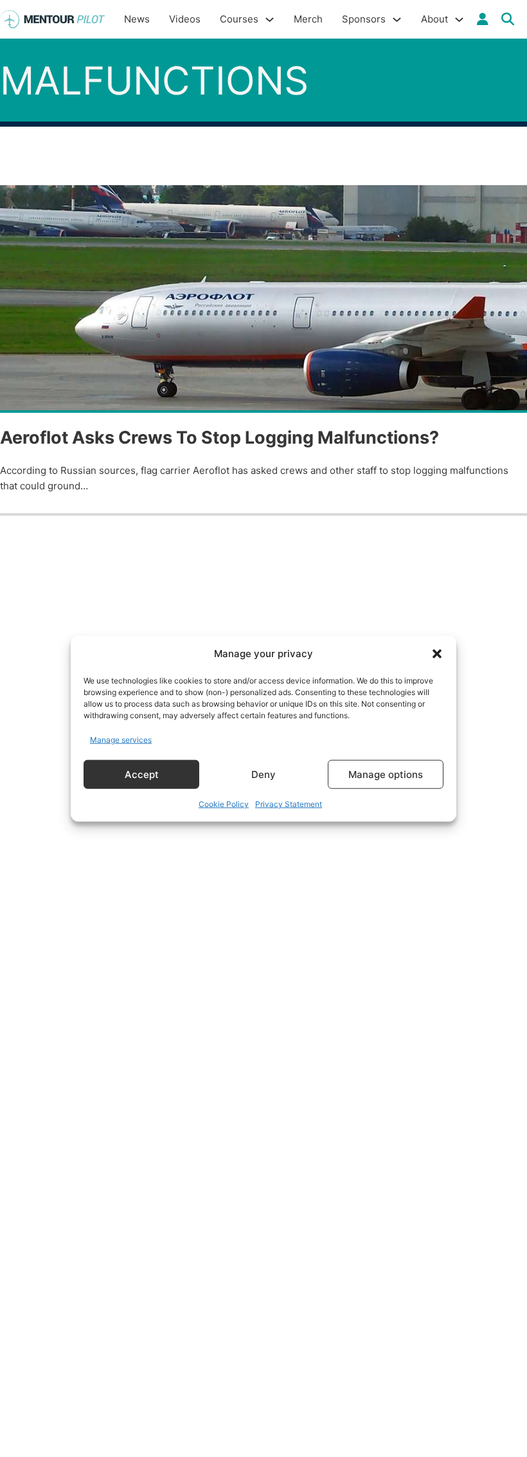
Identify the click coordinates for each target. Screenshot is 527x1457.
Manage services (121, 739)
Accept (142, 774)
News (137, 19)
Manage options (385, 774)
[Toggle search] (507, 19)
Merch (308, 19)
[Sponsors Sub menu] (397, 19)
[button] (437, 653)
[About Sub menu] (459, 19)
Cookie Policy (224, 804)
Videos (185, 19)
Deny (263, 774)
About (434, 19)
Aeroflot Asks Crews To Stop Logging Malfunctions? (219, 437)
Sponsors (364, 19)
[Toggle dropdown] (482, 19)
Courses (239, 19)
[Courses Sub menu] (269, 19)
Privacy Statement (288, 804)
